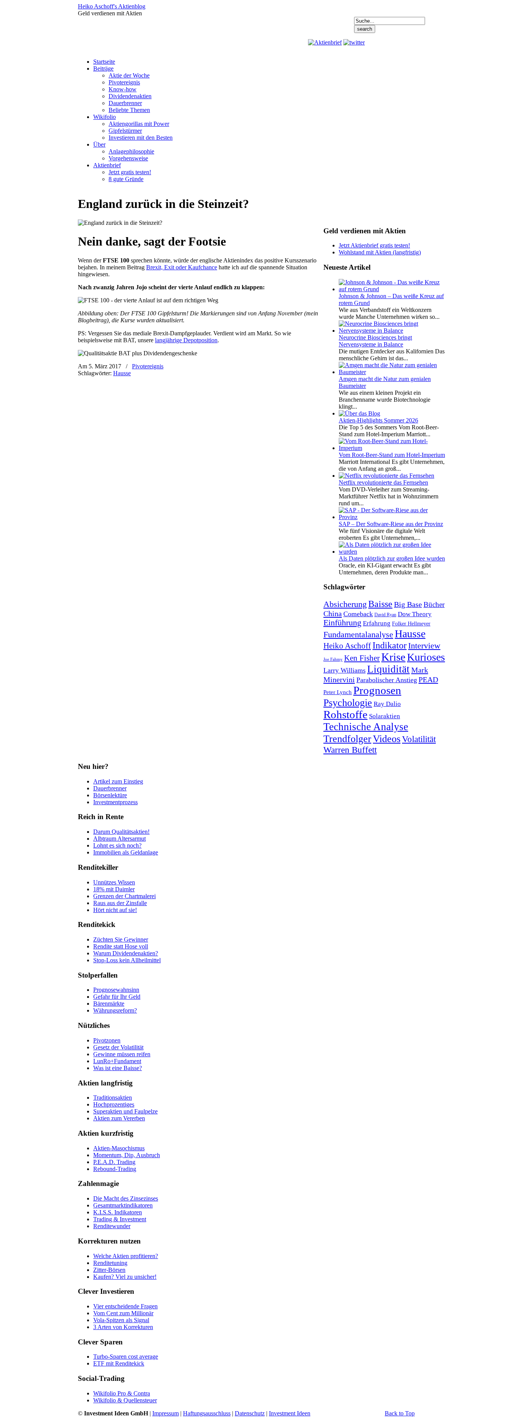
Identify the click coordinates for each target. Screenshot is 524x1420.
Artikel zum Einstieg (118, 781)
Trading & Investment (119, 1219)
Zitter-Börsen (109, 1270)
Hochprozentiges (113, 1104)
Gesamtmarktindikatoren (123, 1205)
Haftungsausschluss (207, 1413)
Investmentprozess (115, 802)
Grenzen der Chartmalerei (124, 896)
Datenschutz (250, 1413)
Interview (424, 645)
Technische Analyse (365, 726)
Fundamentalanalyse (358, 634)
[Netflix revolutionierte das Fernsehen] (386, 475)
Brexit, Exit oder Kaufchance (181, 267)
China (332, 613)
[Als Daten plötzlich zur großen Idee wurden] (392, 551)
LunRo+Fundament (117, 1061)
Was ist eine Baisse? (117, 1068)
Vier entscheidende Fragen (125, 1306)
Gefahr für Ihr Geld (116, 996)
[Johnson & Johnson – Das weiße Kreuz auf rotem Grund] (392, 289)
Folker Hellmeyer (411, 624)
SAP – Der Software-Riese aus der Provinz (391, 524)
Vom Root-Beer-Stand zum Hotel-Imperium (392, 455)
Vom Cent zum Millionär (123, 1313)
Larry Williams (344, 670)
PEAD (428, 679)
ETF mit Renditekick (118, 1363)
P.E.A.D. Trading (114, 1162)
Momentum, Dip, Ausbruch (126, 1155)
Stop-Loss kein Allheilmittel (127, 960)
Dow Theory (415, 614)
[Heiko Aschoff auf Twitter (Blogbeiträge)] (354, 42)
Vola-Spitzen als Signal (121, 1320)
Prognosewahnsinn (116, 989)
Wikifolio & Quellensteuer (125, 1400)
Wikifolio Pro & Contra (121, 1393)
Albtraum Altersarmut (119, 838)
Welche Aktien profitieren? (125, 1256)
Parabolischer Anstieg (386, 680)
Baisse (380, 604)
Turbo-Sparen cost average (125, 1356)
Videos (386, 738)
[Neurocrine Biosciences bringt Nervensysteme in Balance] (392, 330)
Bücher (434, 604)
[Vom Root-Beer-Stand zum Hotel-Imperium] (392, 448)
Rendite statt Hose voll (120, 946)
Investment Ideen (289, 1413)
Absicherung (345, 604)
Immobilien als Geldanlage (125, 852)
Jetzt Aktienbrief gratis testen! (374, 245)
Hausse (122, 373)
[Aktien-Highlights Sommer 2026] (359, 413)
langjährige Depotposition (186, 340)
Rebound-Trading (114, 1169)
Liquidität (388, 669)
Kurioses (426, 657)
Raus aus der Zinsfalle (120, 903)
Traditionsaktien (112, 1097)
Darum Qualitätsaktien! (121, 831)
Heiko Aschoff (347, 646)
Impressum (165, 1413)
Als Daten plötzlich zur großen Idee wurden (392, 558)
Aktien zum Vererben (119, 1118)
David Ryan (385, 614)
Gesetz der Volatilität (118, 1047)
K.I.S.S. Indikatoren (117, 1212)
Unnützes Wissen (114, 882)
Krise (393, 657)
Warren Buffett (350, 750)
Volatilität (419, 739)
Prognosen (377, 690)
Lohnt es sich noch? (117, 845)
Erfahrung (377, 623)
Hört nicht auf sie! (115, 910)
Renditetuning (110, 1263)
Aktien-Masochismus (119, 1148)
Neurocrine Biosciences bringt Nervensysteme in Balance (375, 341)
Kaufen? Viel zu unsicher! (125, 1276)
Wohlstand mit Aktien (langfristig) (380, 252)
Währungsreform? (115, 1010)
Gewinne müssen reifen (121, 1054)
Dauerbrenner (110, 788)
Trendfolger (347, 738)
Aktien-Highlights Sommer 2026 (378, 420)
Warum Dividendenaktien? (125, 953)
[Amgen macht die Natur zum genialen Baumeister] (392, 372)
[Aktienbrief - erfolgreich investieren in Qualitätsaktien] (325, 42)
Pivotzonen (106, 1040)
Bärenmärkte (108, 1003)
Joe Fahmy (333, 659)
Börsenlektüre (110, 795)
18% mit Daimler (114, 889)
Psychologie (347, 702)
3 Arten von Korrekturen (123, 1327)
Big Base (408, 604)
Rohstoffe (345, 715)
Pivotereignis (147, 366)
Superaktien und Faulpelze (125, 1111)
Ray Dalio (387, 704)
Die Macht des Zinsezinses (125, 1198)
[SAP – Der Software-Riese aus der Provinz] (392, 517)
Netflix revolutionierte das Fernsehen (383, 482)
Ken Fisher (362, 658)
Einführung (342, 622)
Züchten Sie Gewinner (120, 939)
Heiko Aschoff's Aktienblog (111, 6)
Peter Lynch (337, 692)
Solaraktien (384, 716)
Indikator (389, 645)
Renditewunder (111, 1226)
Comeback (358, 614)
